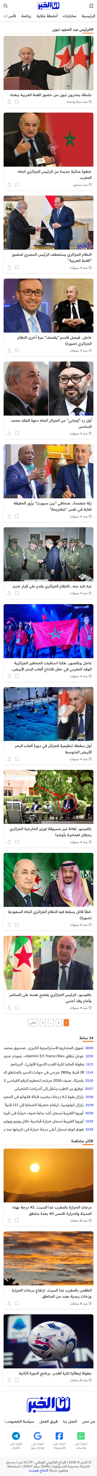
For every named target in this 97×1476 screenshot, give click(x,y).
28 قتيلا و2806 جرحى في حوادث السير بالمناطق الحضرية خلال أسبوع (44, 1072)
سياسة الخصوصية (19, 1421)
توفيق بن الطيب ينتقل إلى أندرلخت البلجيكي (48, 1088)
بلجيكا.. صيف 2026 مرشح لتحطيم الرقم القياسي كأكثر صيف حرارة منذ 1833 (43, 1080)
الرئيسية (88, 16)
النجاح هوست (38, 1470)
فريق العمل (48, 1421)
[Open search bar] (5, 6)
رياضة (26, 16)
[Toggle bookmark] (17, 102)
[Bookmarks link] (91, 6)
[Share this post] (9, 102)
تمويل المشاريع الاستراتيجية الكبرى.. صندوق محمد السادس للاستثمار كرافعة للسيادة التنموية (43, 1048)
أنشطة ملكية (47, 16)
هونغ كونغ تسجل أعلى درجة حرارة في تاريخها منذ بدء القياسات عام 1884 (44, 1129)
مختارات (69, 16)
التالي (33, 1022)
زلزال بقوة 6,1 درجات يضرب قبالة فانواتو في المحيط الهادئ (44, 1096)
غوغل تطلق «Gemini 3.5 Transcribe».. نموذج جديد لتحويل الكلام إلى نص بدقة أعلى (44, 1056)
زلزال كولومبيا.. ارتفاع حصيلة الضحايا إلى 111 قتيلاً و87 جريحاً (44, 1104)
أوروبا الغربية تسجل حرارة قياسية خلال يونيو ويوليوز (44, 1121)
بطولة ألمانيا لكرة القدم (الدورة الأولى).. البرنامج (47, 1064)
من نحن (88, 1421)
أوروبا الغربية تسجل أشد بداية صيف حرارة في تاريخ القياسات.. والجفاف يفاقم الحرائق (43, 1113)
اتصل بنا (70, 1421)
